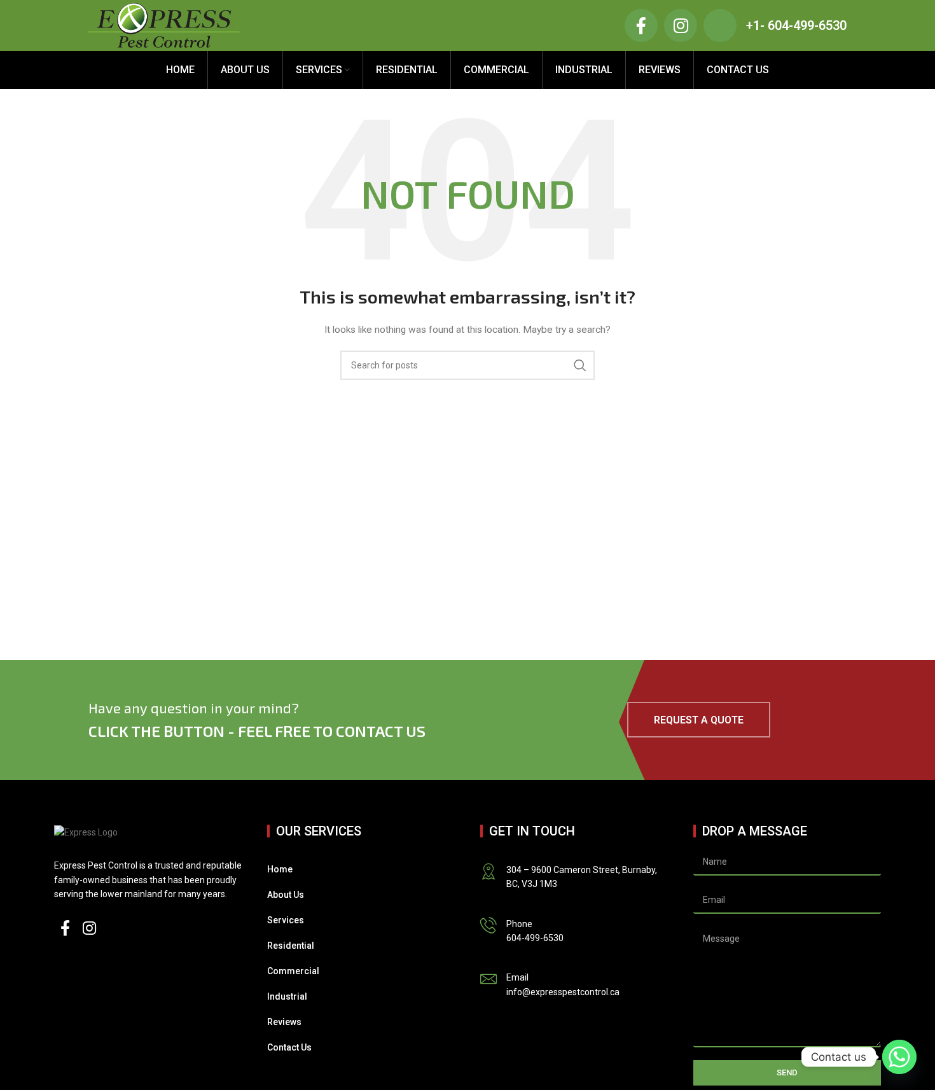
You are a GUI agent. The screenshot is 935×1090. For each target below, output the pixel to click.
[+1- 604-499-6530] (720, 25)
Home (280, 869)
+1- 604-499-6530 (796, 25)
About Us (285, 895)
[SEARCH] (580, 365)
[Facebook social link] (65, 929)
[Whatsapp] (899, 1057)
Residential (290, 945)
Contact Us (289, 1047)
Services (285, 920)
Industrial (287, 996)
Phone (519, 924)
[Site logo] (164, 25)
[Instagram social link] (89, 929)
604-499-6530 (535, 938)
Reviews (284, 1022)
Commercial (293, 971)
